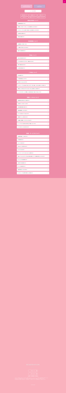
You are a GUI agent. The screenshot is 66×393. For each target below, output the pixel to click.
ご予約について (25, 17)
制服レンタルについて (33, 17)
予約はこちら (33, 370)
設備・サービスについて (41, 17)
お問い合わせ (33, 373)
